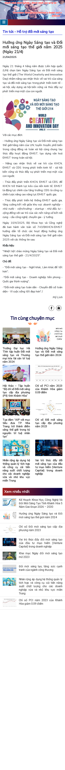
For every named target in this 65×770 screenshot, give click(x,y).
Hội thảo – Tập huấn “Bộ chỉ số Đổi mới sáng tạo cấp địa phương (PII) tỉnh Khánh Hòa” (16, 391)
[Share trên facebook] (51, 308)
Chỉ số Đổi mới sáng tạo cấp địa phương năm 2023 (49, 423)
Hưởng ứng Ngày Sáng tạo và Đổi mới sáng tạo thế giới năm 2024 (49, 352)
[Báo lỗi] (59, 308)
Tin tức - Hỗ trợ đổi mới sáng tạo (28, 31)
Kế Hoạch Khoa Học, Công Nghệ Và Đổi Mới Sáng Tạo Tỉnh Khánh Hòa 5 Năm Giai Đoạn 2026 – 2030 (40, 503)
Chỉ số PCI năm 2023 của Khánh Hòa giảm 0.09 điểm (49, 389)
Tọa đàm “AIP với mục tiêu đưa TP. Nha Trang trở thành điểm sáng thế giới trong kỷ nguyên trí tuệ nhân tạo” (16, 428)
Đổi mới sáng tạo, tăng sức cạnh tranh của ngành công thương (40, 568)
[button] (5, 9)
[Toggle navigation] (4, 22)
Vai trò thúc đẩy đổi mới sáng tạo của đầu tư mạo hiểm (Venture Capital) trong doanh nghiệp (49, 467)
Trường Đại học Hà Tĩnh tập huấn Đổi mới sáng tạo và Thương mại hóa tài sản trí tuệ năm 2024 (16, 355)
